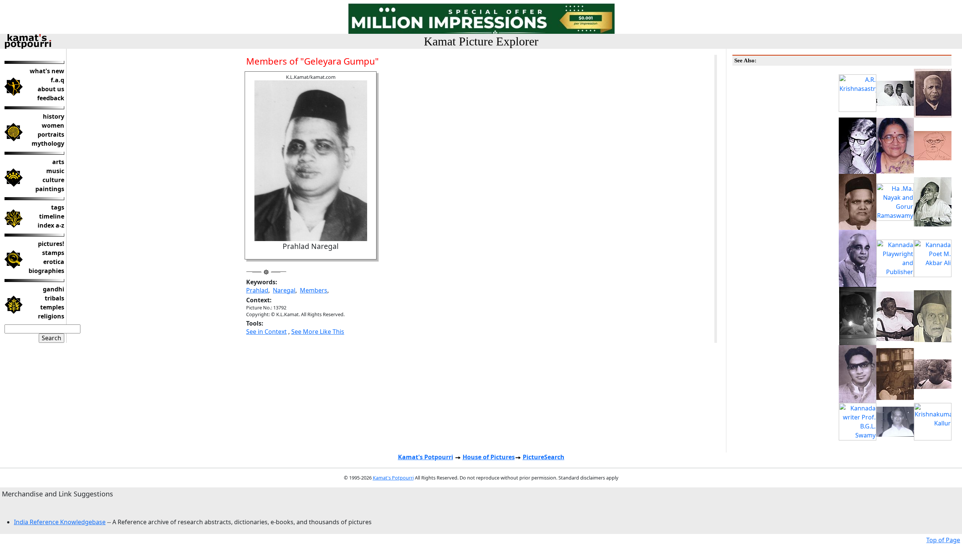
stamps (53, 253)
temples (52, 307)
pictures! (51, 244)
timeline (51, 216)
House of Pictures (489, 457)
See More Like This (317, 331)
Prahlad (257, 290)
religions (51, 316)
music (55, 171)
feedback (50, 98)
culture (53, 180)
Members (313, 290)
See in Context (266, 331)
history (53, 116)
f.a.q (57, 80)
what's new (47, 71)
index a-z (51, 225)
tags (57, 207)
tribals (54, 298)
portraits (51, 134)
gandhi (53, 289)
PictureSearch (543, 457)
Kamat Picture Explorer (481, 41)
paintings (49, 189)
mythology (48, 143)
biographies (46, 271)
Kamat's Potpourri (425, 457)
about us (51, 89)
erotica (53, 262)
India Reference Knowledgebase (60, 522)
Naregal (284, 290)
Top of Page (943, 540)
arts (58, 162)
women (53, 125)
